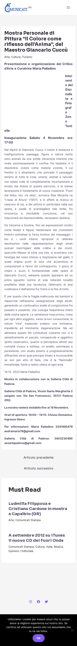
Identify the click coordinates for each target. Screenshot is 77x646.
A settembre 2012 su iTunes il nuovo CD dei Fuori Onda (36, 538)
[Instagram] (30, 601)
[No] (72, 630)
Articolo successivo (38, 468)
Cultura (16, 57)
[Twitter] (46, 601)
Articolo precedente (38, 457)
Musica (58, 546)
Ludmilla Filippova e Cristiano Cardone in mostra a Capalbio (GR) (37, 508)
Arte (7, 57)
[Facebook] (38, 601)
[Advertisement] (34, 100)
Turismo (27, 57)
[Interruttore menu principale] (68, 7)
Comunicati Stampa (28, 520)
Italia (49, 546)
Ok (38, 638)
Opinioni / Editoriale (20, 551)
